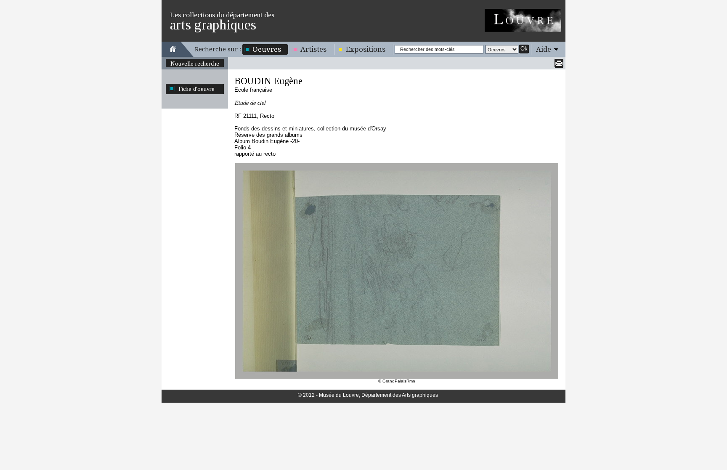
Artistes (313, 49)
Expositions (365, 49)
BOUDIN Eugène (268, 81)
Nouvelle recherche (194, 63)
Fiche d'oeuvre (196, 88)
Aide (543, 49)
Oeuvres (266, 49)
